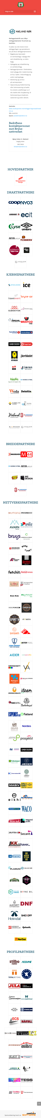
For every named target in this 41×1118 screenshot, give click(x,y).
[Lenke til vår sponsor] (20, 180)
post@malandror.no (20, 116)
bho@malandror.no (20, 147)
